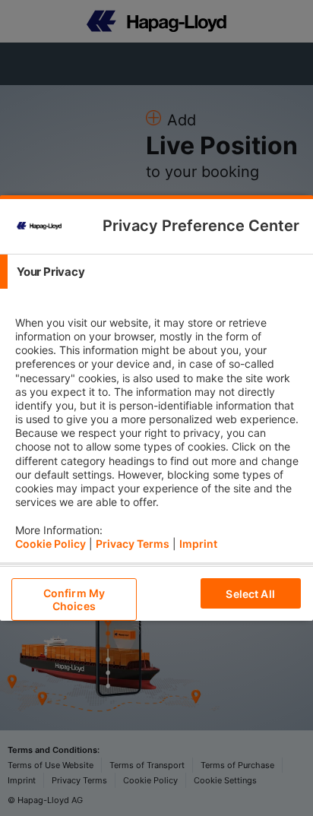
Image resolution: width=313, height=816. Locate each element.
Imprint (198, 543)
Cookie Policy (50, 543)
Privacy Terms (132, 543)
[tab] (156, 272)
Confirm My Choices (74, 599)
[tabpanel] (158, 425)
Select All (250, 593)
